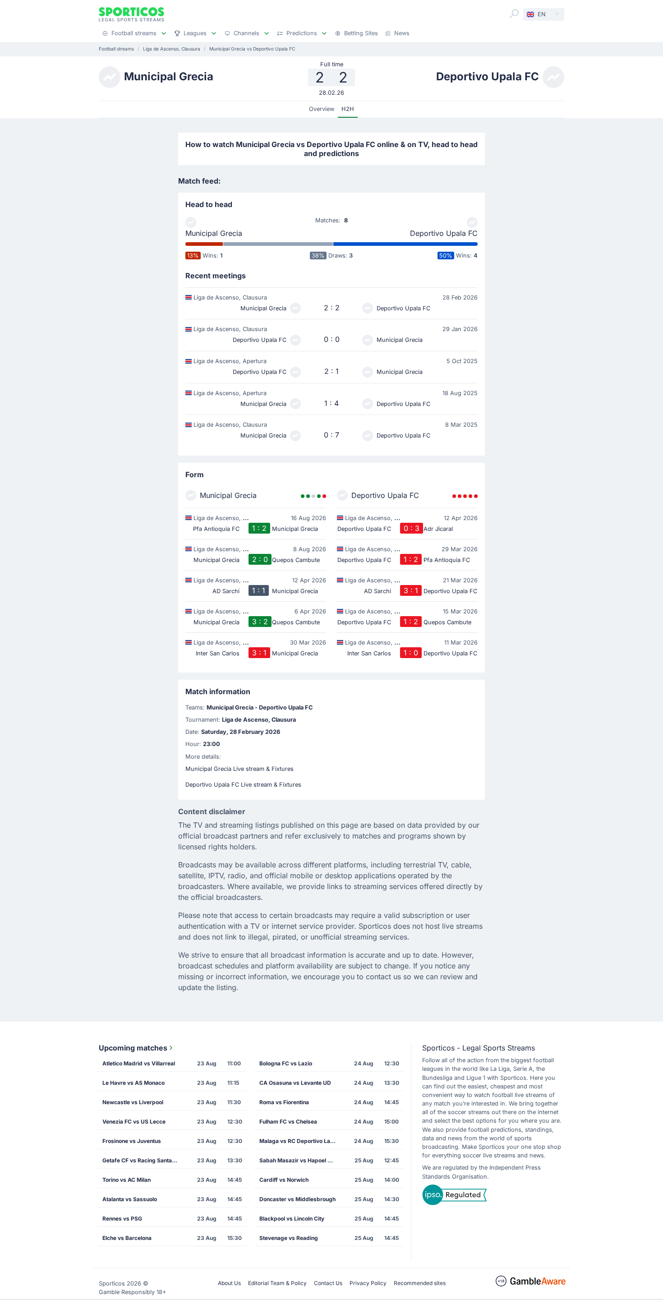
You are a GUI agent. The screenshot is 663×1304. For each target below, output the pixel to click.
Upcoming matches (133, 1047)
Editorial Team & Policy (277, 1283)
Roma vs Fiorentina (284, 1102)
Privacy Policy (368, 1283)
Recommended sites (420, 1283)
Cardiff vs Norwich (283, 1179)
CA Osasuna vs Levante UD (295, 1082)
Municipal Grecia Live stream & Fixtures (239, 768)
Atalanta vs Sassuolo (129, 1199)
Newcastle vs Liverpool (132, 1102)
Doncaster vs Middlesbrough (297, 1199)
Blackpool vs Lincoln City (291, 1218)
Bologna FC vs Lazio (285, 1063)
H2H (347, 109)
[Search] (514, 13)
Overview (321, 109)
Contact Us (328, 1283)
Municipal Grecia (213, 233)
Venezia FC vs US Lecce (134, 1121)
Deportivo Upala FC (444, 233)
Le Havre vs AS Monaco (133, 1082)
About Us (229, 1283)
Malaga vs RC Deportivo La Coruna (300, 1141)
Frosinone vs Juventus (131, 1141)
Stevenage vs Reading (288, 1238)
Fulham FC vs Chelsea (288, 1121)
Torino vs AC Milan (126, 1179)
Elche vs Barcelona (127, 1238)
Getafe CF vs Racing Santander (143, 1160)
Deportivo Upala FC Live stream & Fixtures (243, 784)
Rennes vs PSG (122, 1218)
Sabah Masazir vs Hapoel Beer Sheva (300, 1160)
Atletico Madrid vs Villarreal (138, 1063)
